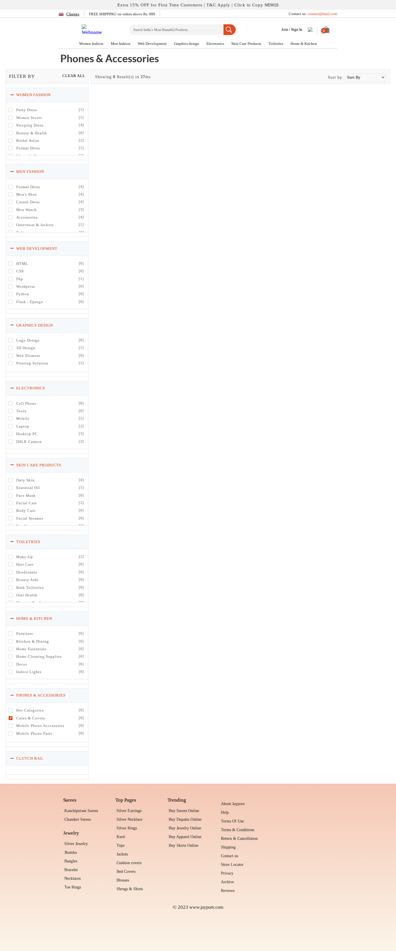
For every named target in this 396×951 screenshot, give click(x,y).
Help (225, 812)
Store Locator (232, 864)
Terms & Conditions (237, 830)
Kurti (121, 837)
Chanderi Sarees (77, 819)
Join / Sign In (291, 29)
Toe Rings (72, 887)
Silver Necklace (129, 819)
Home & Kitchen (303, 43)
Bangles (70, 861)
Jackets (122, 854)
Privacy (227, 873)
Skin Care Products (246, 43)
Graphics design (187, 43)
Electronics (215, 43)
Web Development (153, 43)
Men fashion (121, 43)
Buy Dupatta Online (185, 819)
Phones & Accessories (40, 695)
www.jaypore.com (206, 907)
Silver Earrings (129, 811)
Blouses (123, 880)
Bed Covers (126, 871)
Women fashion (91, 43)
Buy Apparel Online (185, 837)
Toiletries (276, 43)
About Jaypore (233, 804)
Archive (227, 882)
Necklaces (72, 878)
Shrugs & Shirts (130, 889)
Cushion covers (129, 863)
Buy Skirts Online (183, 845)
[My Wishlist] (310, 30)
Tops (120, 845)
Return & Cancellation (239, 838)
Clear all (73, 76)
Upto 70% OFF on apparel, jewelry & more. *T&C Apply (198, 5)
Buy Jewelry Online (185, 828)
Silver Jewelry (76, 844)
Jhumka (70, 852)
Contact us (229, 856)
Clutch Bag (29, 758)
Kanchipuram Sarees (81, 811)
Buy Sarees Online (184, 811)
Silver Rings (127, 828)
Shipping (228, 847)
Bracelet (71, 870)
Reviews (228, 890)
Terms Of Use (232, 821)
